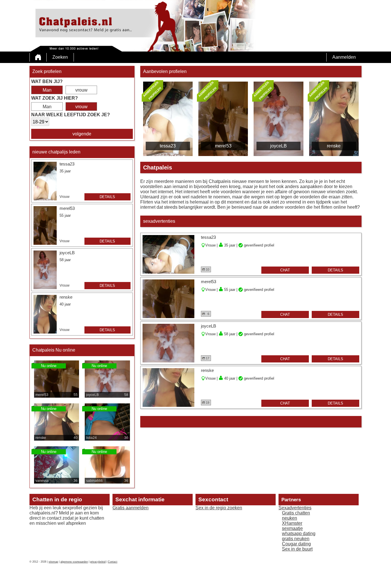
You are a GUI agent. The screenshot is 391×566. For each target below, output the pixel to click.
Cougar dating (296, 543)
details (107, 197)
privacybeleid (98, 561)
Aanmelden (344, 57)
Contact (112, 561)
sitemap (53, 561)
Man (47, 90)
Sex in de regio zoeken (219, 507)
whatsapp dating (298, 533)
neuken (289, 518)
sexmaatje (292, 528)
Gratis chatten (296, 512)
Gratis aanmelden (130, 507)
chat (285, 270)
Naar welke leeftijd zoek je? (70, 114)
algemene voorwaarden (74, 561)
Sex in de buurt (297, 549)
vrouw (81, 90)
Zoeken (60, 57)
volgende (81, 133)
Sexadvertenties (295, 507)
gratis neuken (295, 538)
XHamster (292, 523)
